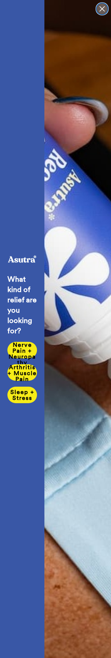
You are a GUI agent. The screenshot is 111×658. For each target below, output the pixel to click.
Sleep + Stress (22, 394)
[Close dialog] (102, 9)
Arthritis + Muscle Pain (22, 372)
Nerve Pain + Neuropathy (22, 350)
